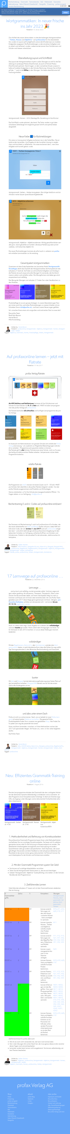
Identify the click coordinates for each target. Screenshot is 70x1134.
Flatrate (12, 552)
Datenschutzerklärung (54, 1107)
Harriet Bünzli (23, 327)
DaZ (42, 2)
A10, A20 (60, 960)
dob (12, 681)
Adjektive (13, 333)
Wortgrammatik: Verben (17, 550)
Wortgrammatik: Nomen (50, 329)
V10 (54, 963)
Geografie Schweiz (33, 546)
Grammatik (24, 2)
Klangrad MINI (58, 546)
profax (17, 552)
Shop (47, 721)
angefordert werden (23, 604)
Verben (41, 333)
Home (9, 1097)
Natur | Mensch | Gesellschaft (28, 4)
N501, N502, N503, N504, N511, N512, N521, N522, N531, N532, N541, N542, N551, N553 (58, 991)
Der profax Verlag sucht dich (56, 1112)
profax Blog (31, 1097)
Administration (22, 546)
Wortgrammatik (48, 333)
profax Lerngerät (12, 1101)
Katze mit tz (43, 546)
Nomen (26, 333)
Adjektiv (12, 1064)
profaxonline (22, 329)
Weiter (66, 13)
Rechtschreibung (13, 2)
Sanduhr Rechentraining (16, 7)
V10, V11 (60, 911)
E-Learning (50, 4)
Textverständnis (34, 2)
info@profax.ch (36, 494)
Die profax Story (52, 1099)
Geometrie (57, 2)
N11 (55, 922)
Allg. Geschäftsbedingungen (56, 1105)
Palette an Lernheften (32, 719)
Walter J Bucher (23, 545)
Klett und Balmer (32, 527)
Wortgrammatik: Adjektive (34, 329)
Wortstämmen (40, 645)
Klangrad (50, 546)
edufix (24, 485)
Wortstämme (29, 550)
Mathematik (48, 2)
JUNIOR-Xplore (26, 746)
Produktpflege (33, 333)
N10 (55, 909)
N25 (55, 949)
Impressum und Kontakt (54, 1097)
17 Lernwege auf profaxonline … (35, 576)
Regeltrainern (18, 645)
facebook (30, 1099)
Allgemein (21, 1060)
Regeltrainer (23, 548)
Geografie (42, 4)
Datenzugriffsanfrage (54, 1109)
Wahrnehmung (13, 4)
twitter (30, 1101)
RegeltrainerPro (33, 548)
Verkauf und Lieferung (54, 1103)
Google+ (30, 1103)
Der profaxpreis (52, 1101)
